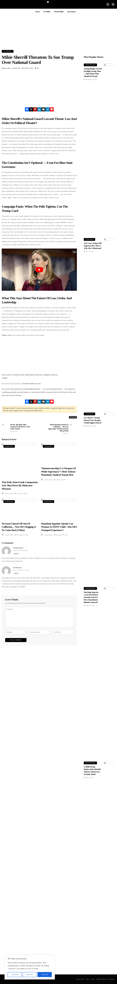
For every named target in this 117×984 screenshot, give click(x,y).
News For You (90, 65)
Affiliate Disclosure (101, 979)
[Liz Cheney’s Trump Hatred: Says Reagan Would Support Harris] (109, 498)
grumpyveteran (18, 548)
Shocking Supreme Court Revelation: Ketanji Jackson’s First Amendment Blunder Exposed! (91, 597)
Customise (14, 974)
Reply (16, 553)
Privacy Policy (80, 979)
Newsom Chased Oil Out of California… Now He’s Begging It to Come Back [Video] (19, 527)
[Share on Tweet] (31, 109)
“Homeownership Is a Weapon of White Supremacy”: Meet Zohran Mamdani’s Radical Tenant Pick (58, 471)
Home (38, 12)
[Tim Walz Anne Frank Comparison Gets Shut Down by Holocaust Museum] (20, 460)
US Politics (47, 12)
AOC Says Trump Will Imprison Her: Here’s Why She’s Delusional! (92, 245)
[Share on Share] (27, 109)
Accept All (44, 974)
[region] (30, 967)
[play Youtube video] (39, 270)
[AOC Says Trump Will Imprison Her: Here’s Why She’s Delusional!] (109, 323)
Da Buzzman (17, 567)
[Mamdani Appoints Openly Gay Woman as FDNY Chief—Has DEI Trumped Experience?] (59, 508)
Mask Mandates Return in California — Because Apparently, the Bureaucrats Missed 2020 (58, 429)
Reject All (29, 974)
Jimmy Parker (16, 68)
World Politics (59, 12)
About (87, 979)
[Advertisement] (58, 31)
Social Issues (71, 12)
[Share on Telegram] (47, 109)
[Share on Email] (43, 109)
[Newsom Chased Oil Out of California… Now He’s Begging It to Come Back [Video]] (20, 508)
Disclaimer (111, 979)
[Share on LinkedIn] (39, 109)
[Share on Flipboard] (35, 109)
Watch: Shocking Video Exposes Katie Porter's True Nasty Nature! (20, 428)
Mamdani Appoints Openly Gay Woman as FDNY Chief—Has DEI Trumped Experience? (59, 527)
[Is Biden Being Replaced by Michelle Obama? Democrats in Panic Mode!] (109, 847)
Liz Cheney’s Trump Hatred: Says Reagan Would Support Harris (92, 420)
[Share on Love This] (52, 109)
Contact (93, 979)
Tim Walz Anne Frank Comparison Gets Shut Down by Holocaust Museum (20, 485)
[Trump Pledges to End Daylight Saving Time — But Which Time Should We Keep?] (109, 149)
